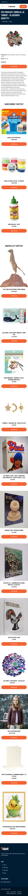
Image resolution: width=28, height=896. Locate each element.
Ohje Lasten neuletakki (14, 731)
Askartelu (4, 21)
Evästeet (19, 892)
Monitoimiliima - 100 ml (14, 224)
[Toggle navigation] (2, 6)
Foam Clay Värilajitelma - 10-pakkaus (14, 181)
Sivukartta (19, 893)
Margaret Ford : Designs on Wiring (14, 530)
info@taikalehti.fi (4, 1)
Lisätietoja (14, 66)
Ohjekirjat (23, 54)
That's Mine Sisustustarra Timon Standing (14, 289)
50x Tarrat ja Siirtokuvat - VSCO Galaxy (14, 681)
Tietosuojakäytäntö (11, 893)
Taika (4, 865)
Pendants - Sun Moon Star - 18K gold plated (14, 423)
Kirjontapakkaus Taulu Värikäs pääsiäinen (14, 826)
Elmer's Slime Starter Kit (14, 137)
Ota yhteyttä (13, 892)
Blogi (4, 873)
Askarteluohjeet (11, 54)
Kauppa (23, 6)
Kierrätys (5, 870)
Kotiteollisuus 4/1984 (14, 637)
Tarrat (10, 21)
